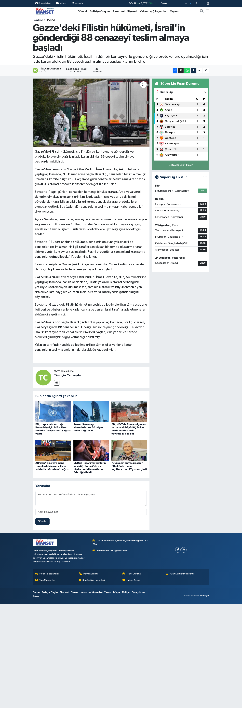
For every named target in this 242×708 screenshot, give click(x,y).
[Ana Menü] (207, 11)
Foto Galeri (45, 3)
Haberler (38, 20)
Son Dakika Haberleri (93, 580)
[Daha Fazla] (193, 70)
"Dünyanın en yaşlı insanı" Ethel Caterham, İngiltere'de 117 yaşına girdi (129, 466)
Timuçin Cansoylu (67, 375)
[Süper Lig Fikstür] (205, 177)
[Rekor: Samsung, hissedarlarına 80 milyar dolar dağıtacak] (91, 411)
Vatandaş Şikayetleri (153, 11)
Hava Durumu (90, 573)
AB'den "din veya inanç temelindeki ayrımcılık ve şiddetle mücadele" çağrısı (52, 466)
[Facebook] (178, 550)
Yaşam (174, 11)
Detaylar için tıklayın (181, 165)
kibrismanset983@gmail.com (112, 550)
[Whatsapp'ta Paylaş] (187, 70)
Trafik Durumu (133, 573)
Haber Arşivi (133, 580)
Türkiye (126, 592)
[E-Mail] (56, 383)
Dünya (51, 20)
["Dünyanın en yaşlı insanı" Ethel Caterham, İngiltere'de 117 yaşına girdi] (129, 450)
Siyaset (132, 11)
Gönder (42, 521)
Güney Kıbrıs (138, 592)
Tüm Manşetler (47, 580)
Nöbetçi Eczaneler (49, 573)
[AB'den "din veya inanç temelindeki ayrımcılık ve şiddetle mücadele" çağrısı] (53, 450)
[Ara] (202, 11)
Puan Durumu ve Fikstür (182, 573)
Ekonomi (118, 11)
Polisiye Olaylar (100, 11)
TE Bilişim (204, 595)
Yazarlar (79, 3)
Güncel (82, 11)
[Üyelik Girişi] (206, 3)
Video (63, 3)
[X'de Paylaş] (181, 70)
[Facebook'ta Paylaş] (175, 70)
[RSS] (184, 550)
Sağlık (36, 596)
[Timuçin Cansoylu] (43, 377)
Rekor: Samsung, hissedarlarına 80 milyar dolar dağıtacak (88, 427)
